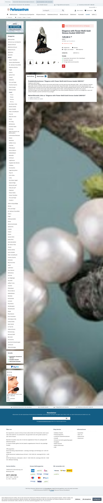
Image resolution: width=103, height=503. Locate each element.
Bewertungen (41, 76)
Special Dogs (12, 182)
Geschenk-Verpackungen (14, 342)
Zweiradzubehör (12, 242)
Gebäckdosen (12, 153)
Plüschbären (11, 314)
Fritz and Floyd (11, 208)
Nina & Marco (12, 150)
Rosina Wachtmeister (14, 62)
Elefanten (11, 80)
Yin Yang (11, 121)
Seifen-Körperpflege (13, 203)
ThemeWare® (67, 490)
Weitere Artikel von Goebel (36, 99)
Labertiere (10, 267)
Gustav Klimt (11, 237)
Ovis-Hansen (11, 270)
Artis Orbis (12, 175)
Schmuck (11, 158)
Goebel (9, 57)
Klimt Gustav (12, 87)
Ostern (11, 72)
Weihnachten (11, 39)
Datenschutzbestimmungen (44, 421)
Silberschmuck (11, 329)
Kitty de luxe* (12, 187)
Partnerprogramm (58, 434)
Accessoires (12, 168)
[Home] (7, 14)
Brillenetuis (12, 124)
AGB (55, 447)
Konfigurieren (97, 499)
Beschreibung (30, 76)
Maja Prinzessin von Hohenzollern (14, 132)
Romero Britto (12, 106)
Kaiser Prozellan (13, 60)
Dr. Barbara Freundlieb (15, 65)
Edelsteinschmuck (12, 47)
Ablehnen (77, 499)
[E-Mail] (63, 66)
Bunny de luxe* (13, 185)
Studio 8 (11, 200)
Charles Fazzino (13, 85)
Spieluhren (10, 226)
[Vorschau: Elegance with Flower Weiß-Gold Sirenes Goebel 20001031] (30, 62)
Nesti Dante (11, 324)
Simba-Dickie (11, 321)
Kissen (9, 234)
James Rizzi (12, 75)
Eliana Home (12, 192)
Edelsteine (10, 52)
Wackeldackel (11, 308)
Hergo (9, 311)
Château (11, 165)
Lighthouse (12, 160)
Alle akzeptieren (87, 499)
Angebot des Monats (14, 163)
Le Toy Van (10, 326)
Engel (10, 70)
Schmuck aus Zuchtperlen (14, 42)
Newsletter (80, 433)
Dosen (10, 138)
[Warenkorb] (95, 10)
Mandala (11, 155)
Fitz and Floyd (12, 197)
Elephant (11, 190)
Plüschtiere (10, 303)
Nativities (12, 99)
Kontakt (56, 438)
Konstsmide (11, 298)
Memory (12, 101)
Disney (9, 206)
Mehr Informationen (45, 500)
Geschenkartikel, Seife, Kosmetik (44, 2)
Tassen (11, 77)
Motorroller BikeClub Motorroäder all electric (23, 2)
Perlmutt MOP (11, 334)
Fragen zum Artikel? (68, 49)
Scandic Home (12, 126)
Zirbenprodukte (12, 219)
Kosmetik (10, 55)
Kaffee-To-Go (12, 143)
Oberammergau (12, 347)
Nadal (10, 92)
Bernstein (10, 337)
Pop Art (11, 173)
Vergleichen (66, 47)
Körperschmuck (12, 44)
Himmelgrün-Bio (12, 319)
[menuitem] (92, 7)
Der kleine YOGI (13, 104)
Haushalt (10, 280)
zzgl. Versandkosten (71, 41)
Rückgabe (56, 442)
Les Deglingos (11, 278)
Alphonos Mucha (13, 67)
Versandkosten (48, 488)
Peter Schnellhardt (14, 111)
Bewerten (80, 49)
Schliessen (10, 344)
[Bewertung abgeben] (78, 35)
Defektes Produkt (58, 433)
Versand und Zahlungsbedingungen (63, 440)
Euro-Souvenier (12, 316)
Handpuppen (11, 306)
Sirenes (11, 97)
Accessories (11, 339)
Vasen (10, 119)
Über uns (80, 434)
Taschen (11, 145)
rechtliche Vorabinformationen (62, 436)
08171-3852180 (11, 475)
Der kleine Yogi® (13, 180)
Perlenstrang (11, 332)
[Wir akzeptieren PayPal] (15, 367)
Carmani (10, 301)
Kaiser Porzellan (13, 195)
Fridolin (10, 229)
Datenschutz (81, 436)
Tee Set (11, 114)
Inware (9, 231)
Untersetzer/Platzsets (14, 135)
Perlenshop (7, 2)
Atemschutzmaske (12, 224)
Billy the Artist (12, 116)
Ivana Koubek (12, 109)
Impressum (80, 438)
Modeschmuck (11, 49)
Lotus (10, 178)
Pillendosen (12, 148)
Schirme (11, 129)
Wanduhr (11, 140)
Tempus (11, 94)
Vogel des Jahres (13, 170)
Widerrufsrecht (58, 443)
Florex (9, 221)
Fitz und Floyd (12, 82)
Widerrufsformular (59, 445)
